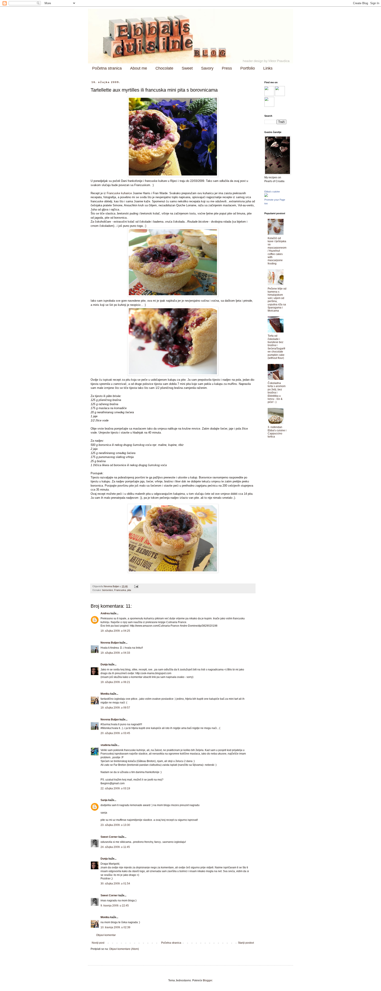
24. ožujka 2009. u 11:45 (115, 847)
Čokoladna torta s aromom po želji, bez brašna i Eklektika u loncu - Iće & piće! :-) (277, 393)
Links (268, 68)
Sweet (187, 68)
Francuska (120, 590)
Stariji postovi (246, 942)
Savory (207, 68)
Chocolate (164, 68)
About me (138, 68)
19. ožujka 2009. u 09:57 (115, 707)
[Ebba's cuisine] (266, 195)
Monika (105, 693)
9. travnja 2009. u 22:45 (115, 905)
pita (129, 590)
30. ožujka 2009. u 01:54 (115, 883)
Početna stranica (107, 68)
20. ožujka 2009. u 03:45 (115, 733)
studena (106, 745)
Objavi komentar (106, 935)
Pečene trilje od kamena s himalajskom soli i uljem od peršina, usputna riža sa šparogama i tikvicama (277, 299)
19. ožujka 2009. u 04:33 (115, 652)
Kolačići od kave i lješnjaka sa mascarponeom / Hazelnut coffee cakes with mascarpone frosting (277, 251)
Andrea (105, 613)
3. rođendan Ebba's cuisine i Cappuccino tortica (277, 432)
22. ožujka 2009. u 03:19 (115, 788)
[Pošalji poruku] (136, 586)
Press (227, 68)
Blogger (207, 980)
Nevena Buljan (110, 642)
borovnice (107, 590)
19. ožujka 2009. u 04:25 (115, 630)
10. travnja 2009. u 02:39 (115, 927)
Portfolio (247, 68)
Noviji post (98, 942)
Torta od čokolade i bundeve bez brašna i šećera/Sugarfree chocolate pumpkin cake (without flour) (276, 347)
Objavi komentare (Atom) (124, 948)
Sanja (104, 800)
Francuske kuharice (119, 193)
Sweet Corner (109, 836)
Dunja (104, 664)
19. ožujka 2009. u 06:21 (115, 682)
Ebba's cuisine (272, 191)
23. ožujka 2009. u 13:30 (115, 825)
